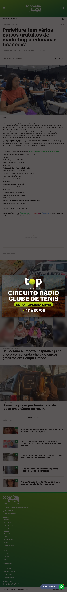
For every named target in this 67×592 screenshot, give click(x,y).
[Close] (65, 275)
